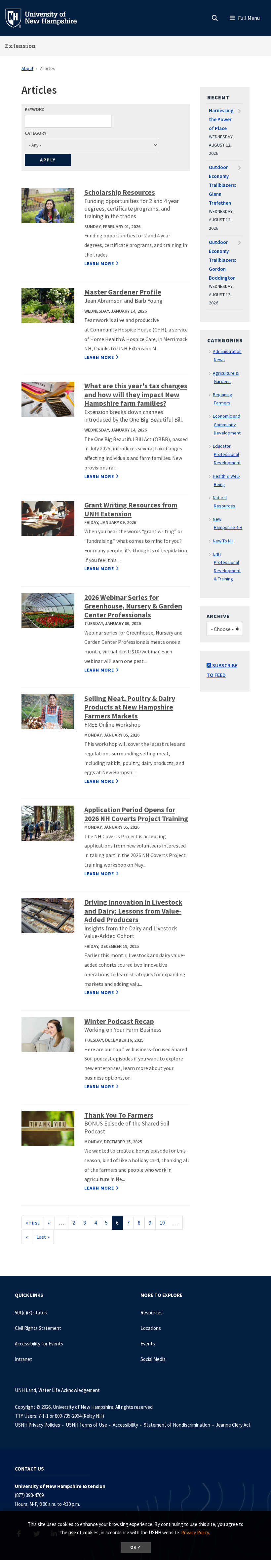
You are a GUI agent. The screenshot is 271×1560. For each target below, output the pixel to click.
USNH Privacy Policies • (40, 1425)
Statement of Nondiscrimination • (179, 1425)
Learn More (99, 263)
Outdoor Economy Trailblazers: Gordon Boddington (222, 260)
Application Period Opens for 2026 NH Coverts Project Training (136, 814)
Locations (150, 1328)
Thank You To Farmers (118, 1115)
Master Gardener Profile (122, 292)
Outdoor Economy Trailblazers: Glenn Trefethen (222, 185)
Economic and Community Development (227, 424)
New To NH (223, 541)
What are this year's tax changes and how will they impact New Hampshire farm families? (135, 394)
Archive (218, 616)
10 (164, 1222)
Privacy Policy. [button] (195, 1532)
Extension (20, 46)
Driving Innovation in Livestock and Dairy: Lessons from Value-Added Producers (133, 911)
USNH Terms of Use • (89, 1425)
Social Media (153, 1359)
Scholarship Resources (119, 192)
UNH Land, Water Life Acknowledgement (57, 1390)
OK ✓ (135, 1547)
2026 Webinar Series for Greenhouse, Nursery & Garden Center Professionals (133, 606)
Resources (151, 1312)
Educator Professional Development (227, 454)
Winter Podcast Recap (119, 1021)
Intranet (23, 1359)
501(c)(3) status (31, 1312)
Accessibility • (128, 1425)
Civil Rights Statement (38, 1328)
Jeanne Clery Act (233, 1425)
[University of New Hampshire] (46, 17)
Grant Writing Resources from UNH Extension (130, 509)
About (27, 68)
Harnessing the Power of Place (221, 119)
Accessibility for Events (39, 1343)
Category (35, 133)
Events (147, 1343)
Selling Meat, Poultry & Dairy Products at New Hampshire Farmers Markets (129, 707)
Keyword (35, 109)
